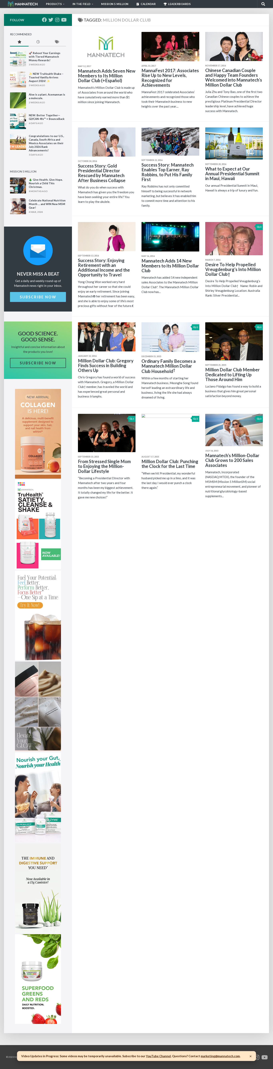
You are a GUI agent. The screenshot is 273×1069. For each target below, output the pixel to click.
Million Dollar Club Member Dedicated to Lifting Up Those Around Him (232, 374)
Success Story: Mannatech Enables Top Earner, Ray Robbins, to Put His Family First (167, 172)
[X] (50, 19)
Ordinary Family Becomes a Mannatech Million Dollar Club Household (168, 366)
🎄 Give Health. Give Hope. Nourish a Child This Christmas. (46, 183)
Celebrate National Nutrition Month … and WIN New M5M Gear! (47, 204)
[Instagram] (57, 19)
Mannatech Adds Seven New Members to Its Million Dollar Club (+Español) (106, 75)
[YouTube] (63, 19)
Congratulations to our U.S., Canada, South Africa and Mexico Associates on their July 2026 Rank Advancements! (46, 143)
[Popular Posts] (19, 42)
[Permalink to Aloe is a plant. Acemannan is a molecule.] (18, 100)
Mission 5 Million (115, 4)
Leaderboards (179, 4)
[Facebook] (44, 19)
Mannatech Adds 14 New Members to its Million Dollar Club (170, 265)
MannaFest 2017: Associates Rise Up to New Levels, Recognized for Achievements (170, 78)
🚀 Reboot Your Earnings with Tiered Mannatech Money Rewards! (44, 56)
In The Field (82, 4)
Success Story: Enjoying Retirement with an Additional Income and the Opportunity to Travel (104, 268)
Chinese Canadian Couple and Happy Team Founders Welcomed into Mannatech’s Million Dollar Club (233, 78)
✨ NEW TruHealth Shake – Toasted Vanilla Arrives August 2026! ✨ (46, 77)
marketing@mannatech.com (220, 1056)
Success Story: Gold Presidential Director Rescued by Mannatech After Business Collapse (102, 173)
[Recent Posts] (38, 42)
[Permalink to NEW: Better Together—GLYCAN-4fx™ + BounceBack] (18, 121)
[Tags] (56, 42)
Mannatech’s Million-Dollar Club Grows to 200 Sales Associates (232, 460)
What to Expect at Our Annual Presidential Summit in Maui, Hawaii (232, 173)
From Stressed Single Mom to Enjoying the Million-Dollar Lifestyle (104, 466)
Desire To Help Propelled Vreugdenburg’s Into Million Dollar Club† (233, 269)
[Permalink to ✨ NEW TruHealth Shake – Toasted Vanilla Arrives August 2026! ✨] (18, 80)
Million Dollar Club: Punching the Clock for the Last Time (169, 464)
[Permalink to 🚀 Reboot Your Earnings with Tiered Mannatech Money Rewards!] (18, 59)
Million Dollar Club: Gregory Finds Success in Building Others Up (106, 365)
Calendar (148, 4)
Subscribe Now (38, 297)
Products (54, 4)
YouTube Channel (158, 1056)
